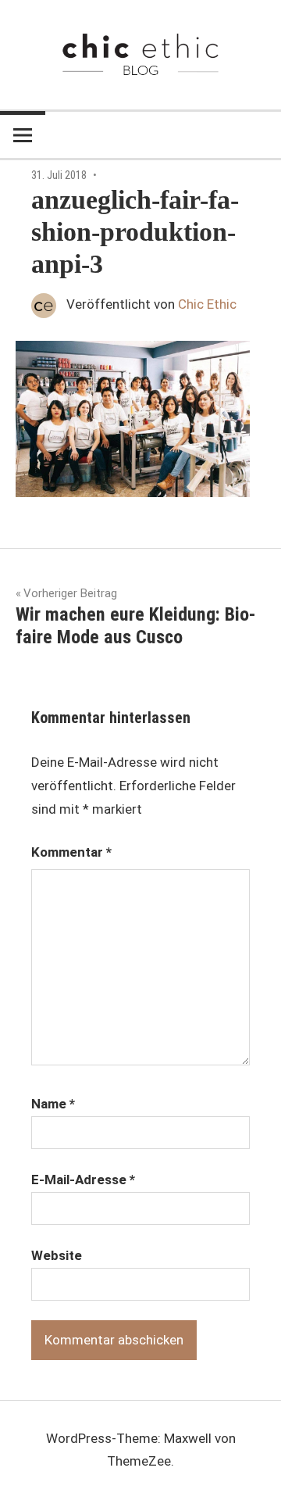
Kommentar (71, 852)
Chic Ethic (207, 304)
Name (53, 1104)
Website (56, 1255)
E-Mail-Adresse (83, 1179)
